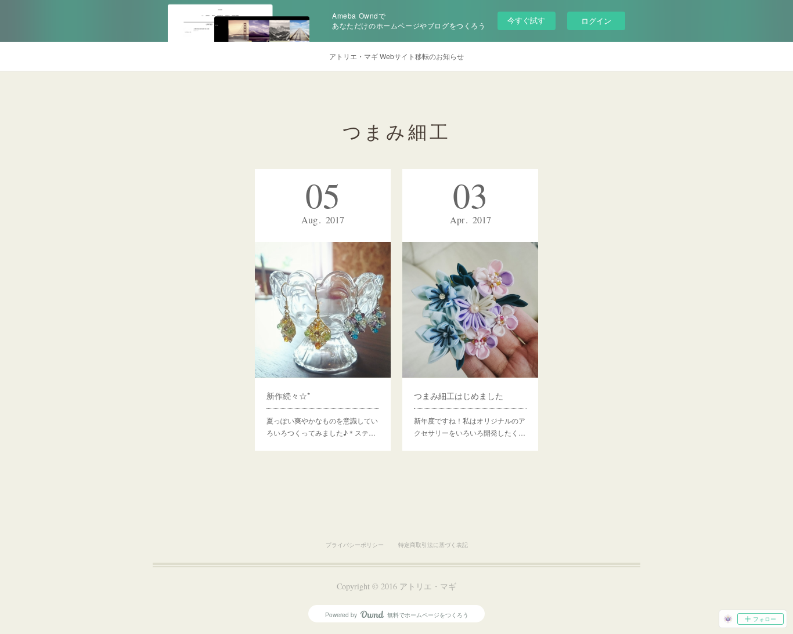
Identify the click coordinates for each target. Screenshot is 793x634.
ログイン (596, 20)
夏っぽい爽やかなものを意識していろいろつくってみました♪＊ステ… (322, 426)
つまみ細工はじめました (458, 395)
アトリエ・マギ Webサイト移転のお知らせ (396, 56)
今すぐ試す (526, 20)
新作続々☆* (288, 395)
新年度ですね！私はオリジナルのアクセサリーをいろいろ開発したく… (469, 426)
